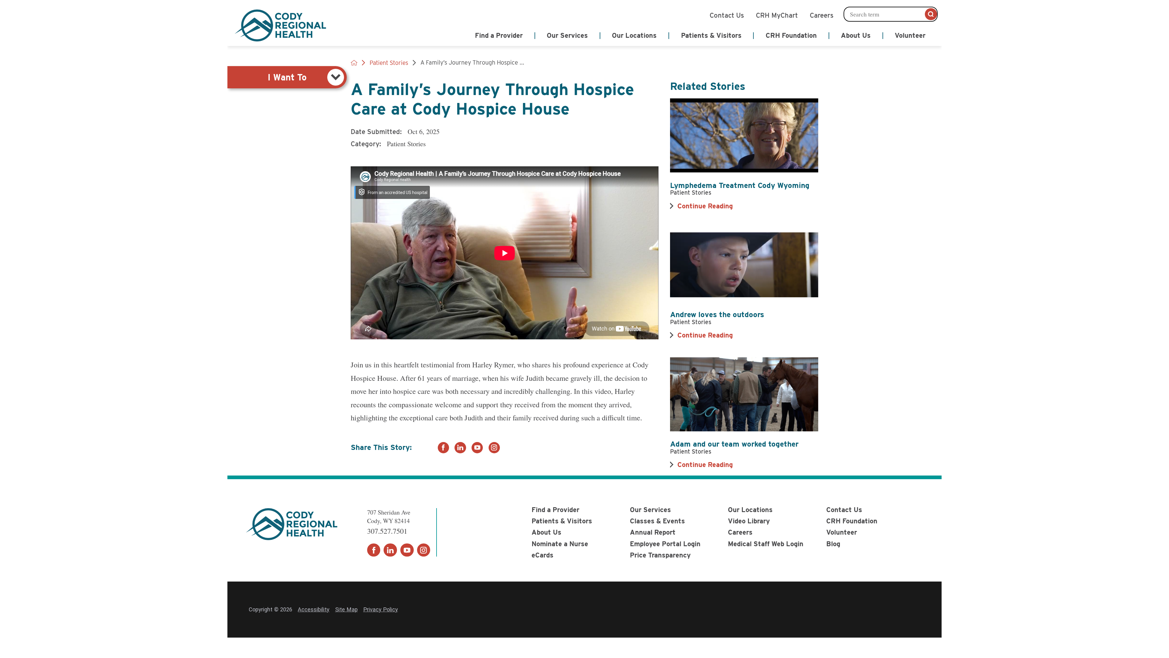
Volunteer (841, 532)
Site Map (346, 609)
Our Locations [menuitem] (634, 35)
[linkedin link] (460, 447)
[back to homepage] (354, 62)
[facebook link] (443, 447)
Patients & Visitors (562, 521)
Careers (822, 14)
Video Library (749, 521)
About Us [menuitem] (856, 35)
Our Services (650, 510)
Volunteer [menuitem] (910, 35)
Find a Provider (555, 510)
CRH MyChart (777, 14)
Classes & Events (657, 521)
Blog (833, 544)
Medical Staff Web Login (765, 544)
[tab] (287, 77)
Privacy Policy (380, 609)
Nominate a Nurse (560, 544)
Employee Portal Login (665, 544)
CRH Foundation (851, 521)
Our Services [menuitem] (567, 35)
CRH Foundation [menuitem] (791, 35)
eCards (542, 555)
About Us (546, 532)
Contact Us (727, 14)
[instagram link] (494, 447)
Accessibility (313, 609)
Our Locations (750, 510)
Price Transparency (660, 555)
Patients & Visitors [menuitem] (711, 35)
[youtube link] (477, 447)
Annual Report (653, 532)
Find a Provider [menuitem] (499, 35)
